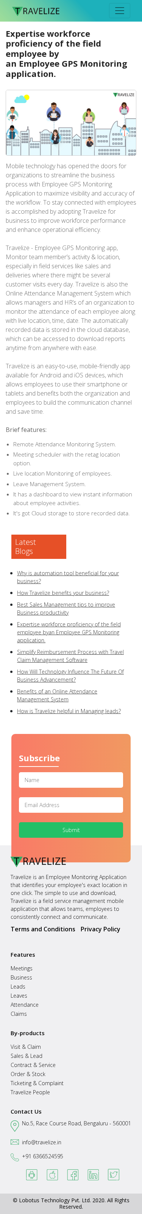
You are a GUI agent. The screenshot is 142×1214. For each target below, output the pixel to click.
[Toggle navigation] (119, 10)
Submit (71, 830)
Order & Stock (28, 1074)
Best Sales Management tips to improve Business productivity (66, 608)
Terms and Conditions (43, 929)
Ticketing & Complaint (37, 1083)
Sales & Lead (26, 1055)
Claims (19, 1013)
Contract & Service (33, 1065)
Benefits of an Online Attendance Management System (57, 695)
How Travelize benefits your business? (63, 592)
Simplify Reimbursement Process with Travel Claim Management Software (70, 655)
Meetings (22, 968)
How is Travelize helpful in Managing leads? (69, 711)
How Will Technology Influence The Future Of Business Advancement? (70, 675)
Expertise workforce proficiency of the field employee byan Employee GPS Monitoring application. (69, 632)
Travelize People (30, 1092)
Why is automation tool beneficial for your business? (68, 577)
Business (21, 977)
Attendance (25, 1004)
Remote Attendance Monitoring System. (64, 444)
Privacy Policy (100, 929)
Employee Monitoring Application (86, 877)
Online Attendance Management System (60, 293)
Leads (18, 986)
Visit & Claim (26, 1046)
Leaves (19, 995)
